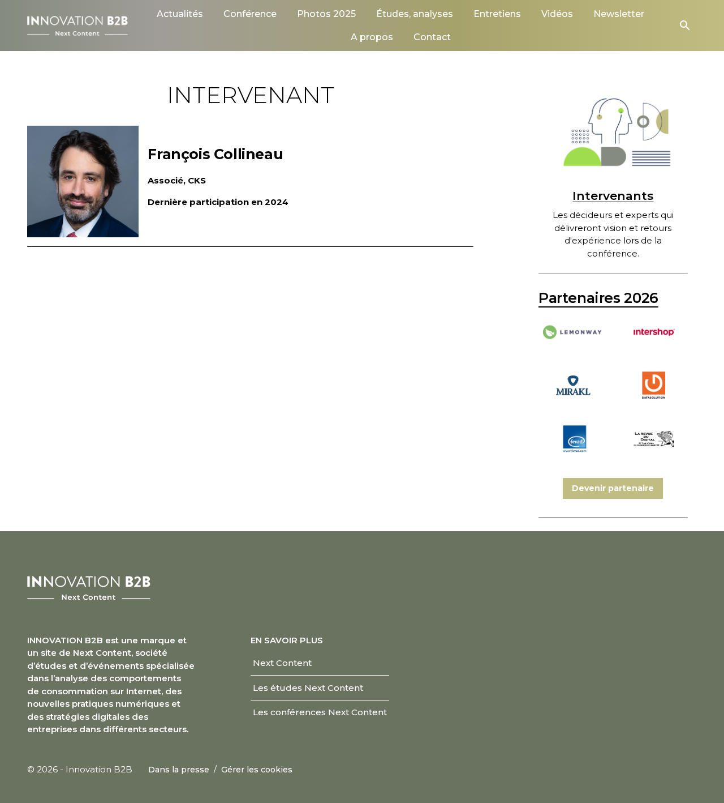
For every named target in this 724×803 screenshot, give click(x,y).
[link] (180, 13)
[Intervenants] (613, 132)
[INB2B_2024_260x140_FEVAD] (572, 454)
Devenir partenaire (613, 488)
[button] (685, 25)
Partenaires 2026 (598, 297)
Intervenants (612, 196)
